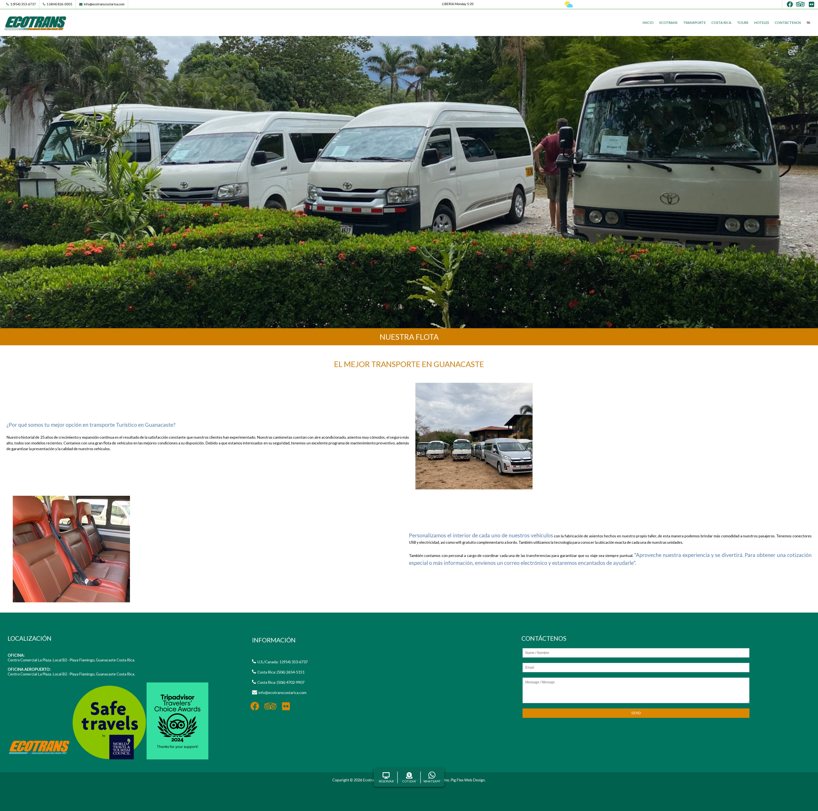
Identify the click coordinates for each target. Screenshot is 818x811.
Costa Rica (721, 22)
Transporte (694, 22)
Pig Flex (457, 780)
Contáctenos (788, 22)
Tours (742, 22)
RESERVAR (386, 781)
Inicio (648, 22)
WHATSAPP (431, 781)
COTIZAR (409, 781)
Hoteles (761, 22)
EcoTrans (668, 22)
